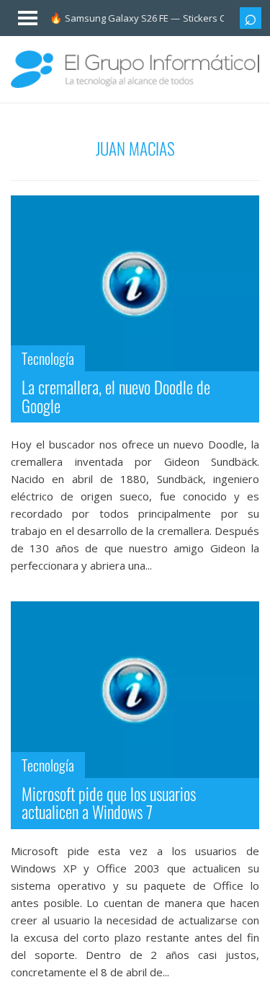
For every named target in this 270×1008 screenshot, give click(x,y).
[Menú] (20, 15)
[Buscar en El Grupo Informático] (250, 18)
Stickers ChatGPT (220, 18)
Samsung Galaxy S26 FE (116, 18)
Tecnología (48, 358)
